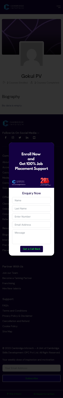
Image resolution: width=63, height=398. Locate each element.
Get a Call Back (31, 249)
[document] (31, 199)
